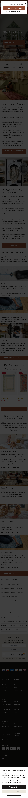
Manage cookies (14, 791)
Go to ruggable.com (14, 8)
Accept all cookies (14, 786)
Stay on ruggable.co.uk (14, 11)
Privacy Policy (6, 782)
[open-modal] (25, 3)
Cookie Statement (16, 782)
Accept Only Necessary (14, 795)
